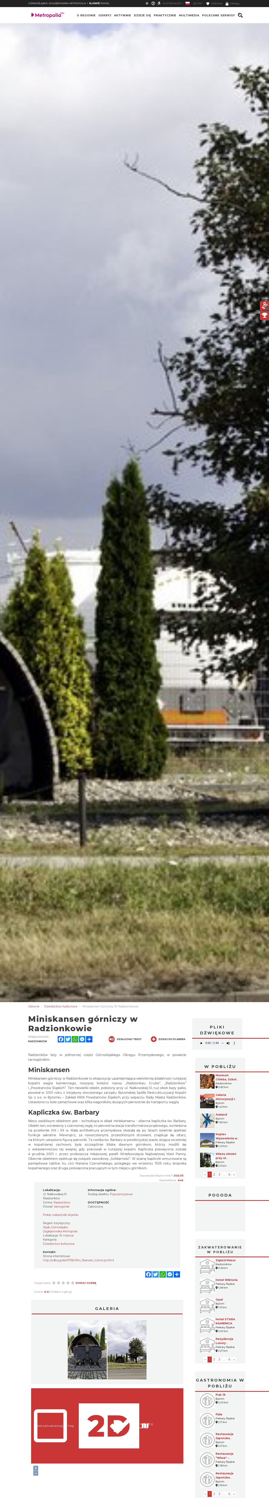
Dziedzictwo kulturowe (59, 1243)
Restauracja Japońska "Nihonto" (224, 1438)
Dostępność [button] (172, 3)
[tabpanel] (87, 1350)
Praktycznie (165, 15)
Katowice (220, 1216)
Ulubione (216, 3)
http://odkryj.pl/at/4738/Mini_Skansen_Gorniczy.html (78, 1260)
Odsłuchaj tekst (129, 1039)
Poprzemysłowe (121, 1194)
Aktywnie (122, 15)
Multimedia (189, 15)
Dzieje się (142, 15)
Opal (219, 1299)
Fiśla (219, 1414)
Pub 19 (220, 1394)
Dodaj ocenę (86, 1282)
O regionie (86, 15)
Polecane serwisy (218, 15)
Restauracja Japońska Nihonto (224, 1477)
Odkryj (104, 15)
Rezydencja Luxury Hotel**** (224, 1343)
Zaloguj (234, 3)
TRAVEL (99, 3)
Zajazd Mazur (226, 1260)
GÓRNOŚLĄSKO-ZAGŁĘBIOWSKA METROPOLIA (57, 3)
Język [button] (197, 3)
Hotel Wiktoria (226, 1280)
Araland (221, 1114)
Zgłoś (178, 1175)
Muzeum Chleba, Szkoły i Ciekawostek (227, 1079)
